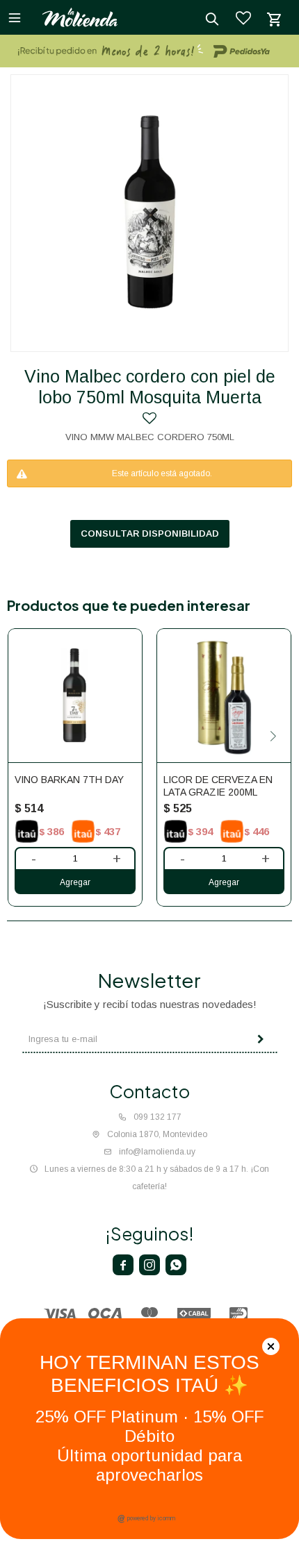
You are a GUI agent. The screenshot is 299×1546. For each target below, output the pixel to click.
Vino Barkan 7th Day (69, 779)
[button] (273, 736)
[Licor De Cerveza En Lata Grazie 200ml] (223, 695)
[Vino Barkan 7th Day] (75, 695)
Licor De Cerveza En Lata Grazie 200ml (218, 786)
